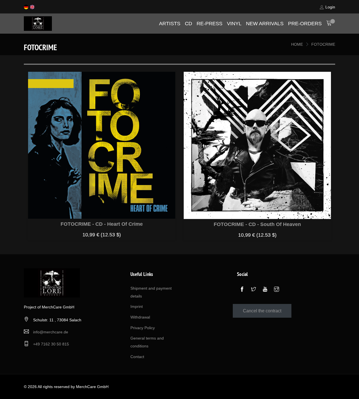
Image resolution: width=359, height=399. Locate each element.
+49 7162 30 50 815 (51, 344)
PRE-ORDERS (305, 23)
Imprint (136, 306)
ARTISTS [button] (169, 23)
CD (188, 23)
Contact (137, 356)
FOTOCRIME (323, 44)
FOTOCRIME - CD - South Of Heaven (257, 224)
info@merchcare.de (50, 332)
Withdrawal (140, 317)
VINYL (234, 23)
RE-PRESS (209, 23)
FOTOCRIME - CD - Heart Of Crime (102, 224)
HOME (297, 44)
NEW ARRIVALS (265, 23)
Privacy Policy (142, 328)
